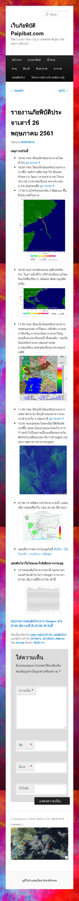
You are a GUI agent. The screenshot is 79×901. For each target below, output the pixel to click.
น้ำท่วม (51, 59)
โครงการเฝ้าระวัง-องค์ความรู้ (47, 77)
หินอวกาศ (41, 68)
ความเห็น (26, 690)
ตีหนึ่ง (58, 549)
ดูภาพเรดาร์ (33, 162)
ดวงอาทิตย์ (34, 59)
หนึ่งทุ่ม (47, 554)
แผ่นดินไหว (18, 77)
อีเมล (25, 766)
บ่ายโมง (35, 554)
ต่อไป (63, 90)
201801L (36, 638)
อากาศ (58, 68)
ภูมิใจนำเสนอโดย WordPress (39, 880)
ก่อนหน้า (17, 90)
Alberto (60, 638)
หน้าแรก (17, 59)
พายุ (14, 68)
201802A (48, 638)
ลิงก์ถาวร (39, 642)
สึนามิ (26, 68)
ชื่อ (25, 744)
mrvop (20, 642)
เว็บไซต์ (23, 788)
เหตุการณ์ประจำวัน (41, 635)
